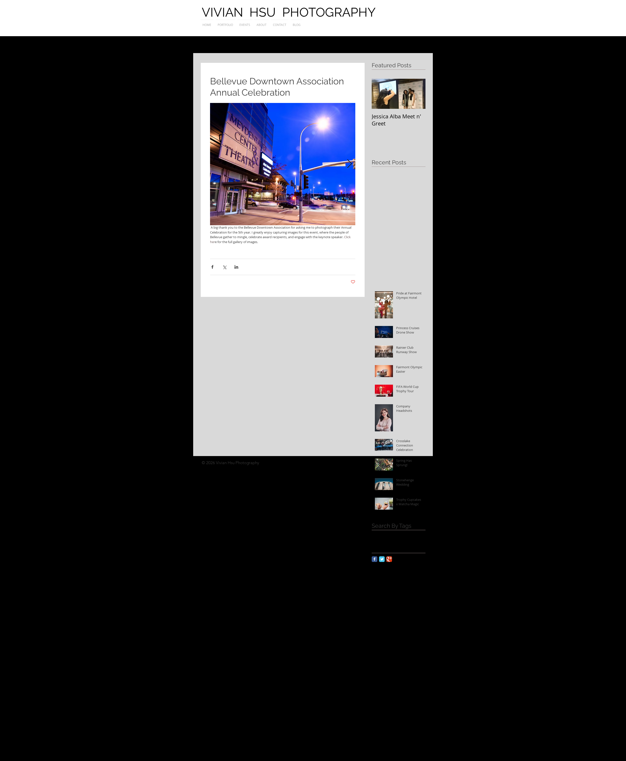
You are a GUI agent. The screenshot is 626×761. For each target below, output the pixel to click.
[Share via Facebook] (212, 267)
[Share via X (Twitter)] (224, 267)
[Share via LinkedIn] (236, 267)
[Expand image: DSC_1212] (282, 164)
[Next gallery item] (349, 164)
